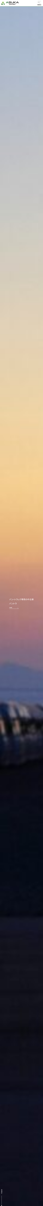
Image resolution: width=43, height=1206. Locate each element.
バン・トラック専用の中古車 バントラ (21, 603)
